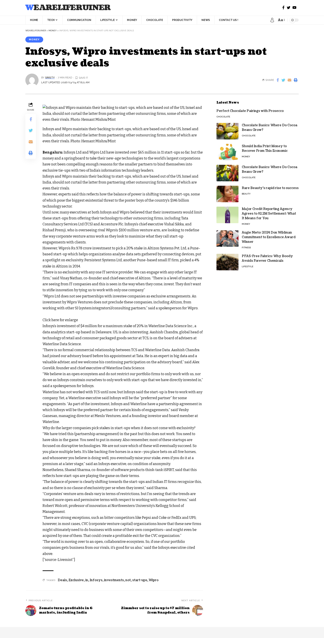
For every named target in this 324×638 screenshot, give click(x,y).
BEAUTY (246, 194)
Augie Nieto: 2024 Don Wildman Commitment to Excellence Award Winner (269, 237)
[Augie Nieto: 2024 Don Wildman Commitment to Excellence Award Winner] (227, 238)
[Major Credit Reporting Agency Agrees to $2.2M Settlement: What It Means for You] (227, 215)
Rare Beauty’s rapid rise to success (270, 188)
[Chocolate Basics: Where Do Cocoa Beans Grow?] (227, 131)
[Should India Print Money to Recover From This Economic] (227, 152)
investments (114, 580)
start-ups (139, 580)
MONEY (34, 39)
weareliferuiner (68, 7)
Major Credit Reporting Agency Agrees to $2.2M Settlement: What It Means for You (269, 213)
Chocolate (223, 116)
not (128, 580)
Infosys (96, 580)
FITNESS (246, 247)
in (86, 580)
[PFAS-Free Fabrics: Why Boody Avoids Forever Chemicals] (227, 262)
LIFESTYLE (247, 266)
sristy (50, 77)
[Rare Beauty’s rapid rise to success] (227, 194)
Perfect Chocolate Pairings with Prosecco (250, 111)
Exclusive (76, 580)
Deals (62, 580)
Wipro (153, 580)
